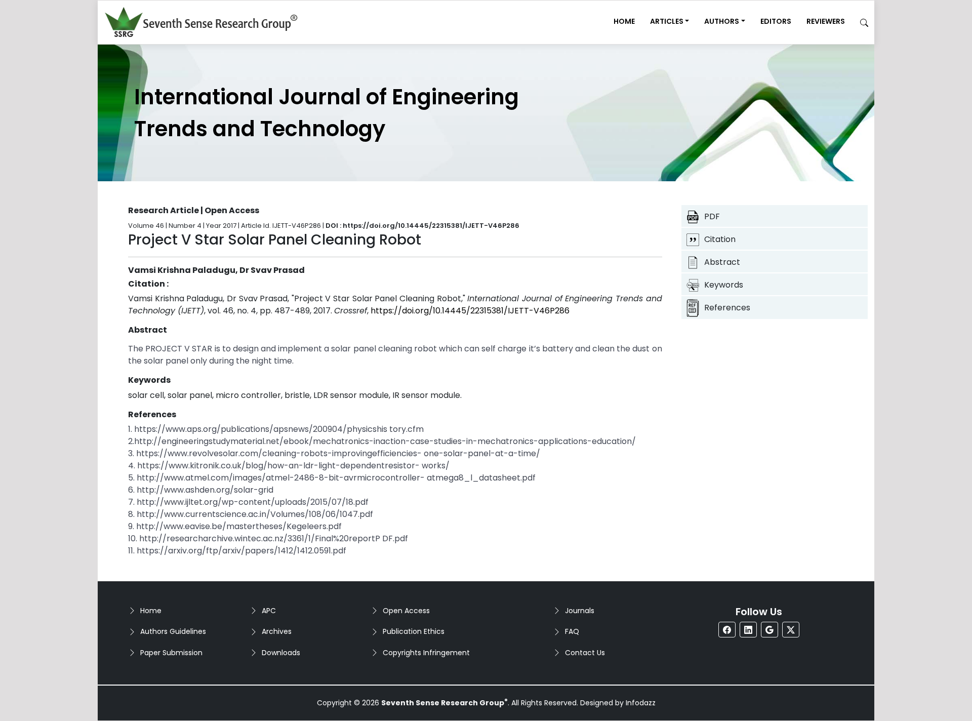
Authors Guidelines (173, 631)
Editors (775, 21)
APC (269, 611)
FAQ (572, 631)
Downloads (281, 653)
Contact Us (585, 653)
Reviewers (825, 21)
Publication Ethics (413, 631)
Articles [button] (666, 21)
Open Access (406, 611)
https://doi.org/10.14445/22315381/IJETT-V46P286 (470, 310)
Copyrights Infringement (426, 653)
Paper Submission (171, 653)
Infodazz (641, 703)
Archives (277, 631)
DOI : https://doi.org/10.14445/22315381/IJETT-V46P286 (422, 225)
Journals (579, 611)
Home (624, 21)
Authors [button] (721, 21)
